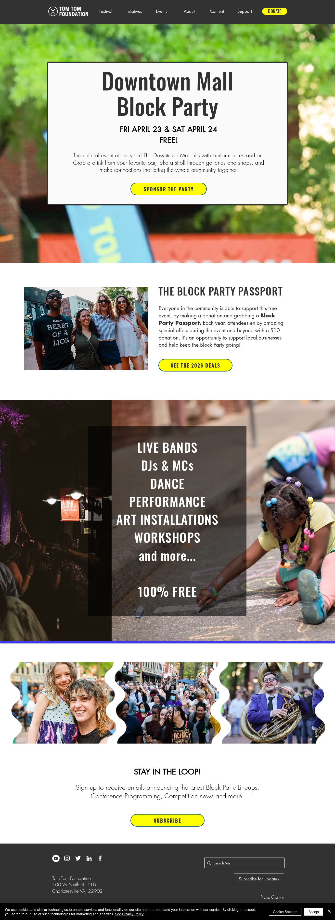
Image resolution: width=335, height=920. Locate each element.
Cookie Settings (285, 911)
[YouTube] (56, 858)
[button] (106, 11)
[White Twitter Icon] (78, 858)
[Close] (329, 911)
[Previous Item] (8, 520)
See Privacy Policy (129, 913)
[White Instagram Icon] (67, 858)
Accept (314, 911)
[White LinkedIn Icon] (89, 858)
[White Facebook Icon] (100, 858)
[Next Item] (326, 520)
